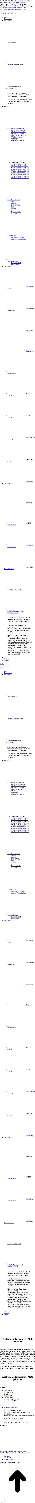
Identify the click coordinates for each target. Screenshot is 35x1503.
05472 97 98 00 (4, 1)
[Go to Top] (17, 1498)
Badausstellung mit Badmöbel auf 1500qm (12, 2)
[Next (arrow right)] (2, 1502)
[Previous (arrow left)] (0, 1502)
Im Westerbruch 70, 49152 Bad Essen (20, 1)
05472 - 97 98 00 (8, 13)
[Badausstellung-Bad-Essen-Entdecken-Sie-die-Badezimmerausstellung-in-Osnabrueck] (26, 1449)
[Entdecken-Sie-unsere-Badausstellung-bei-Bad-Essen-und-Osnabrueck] (11, 1433)
